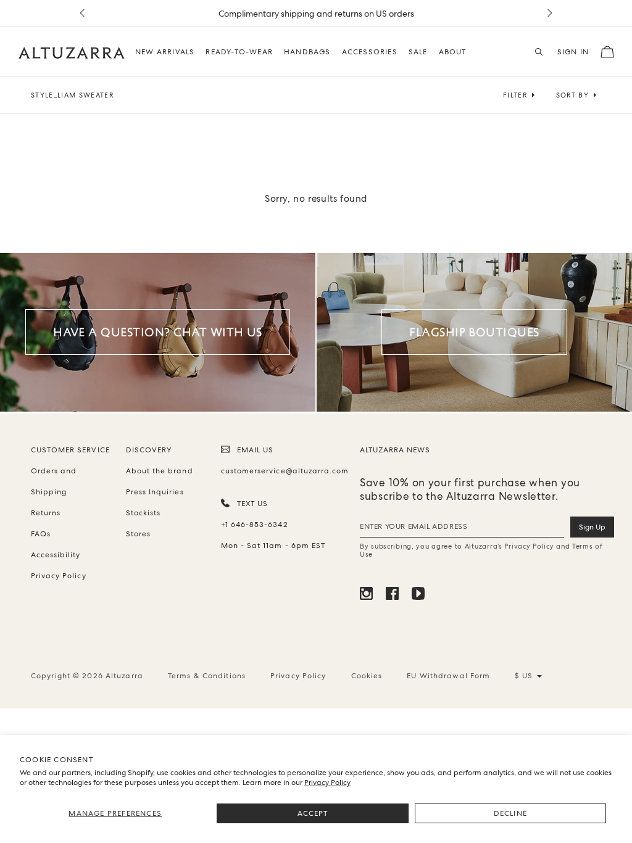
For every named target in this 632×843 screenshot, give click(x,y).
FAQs (41, 534)
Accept (312, 813)
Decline (510, 813)
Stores (138, 534)
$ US (528, 675)
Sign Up (592, 527)
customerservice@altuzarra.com (282, 471)
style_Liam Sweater (72, 95)
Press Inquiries (155, 492)
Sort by (572, 95)
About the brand (159, 471)
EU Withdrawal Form (448, 676)
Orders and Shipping (54, 481)
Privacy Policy (327, 782)
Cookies (367, 676)
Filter (515, 95)
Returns (45, 513)
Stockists (143, 513)
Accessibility (56, 555)
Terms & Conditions (207, 676)
